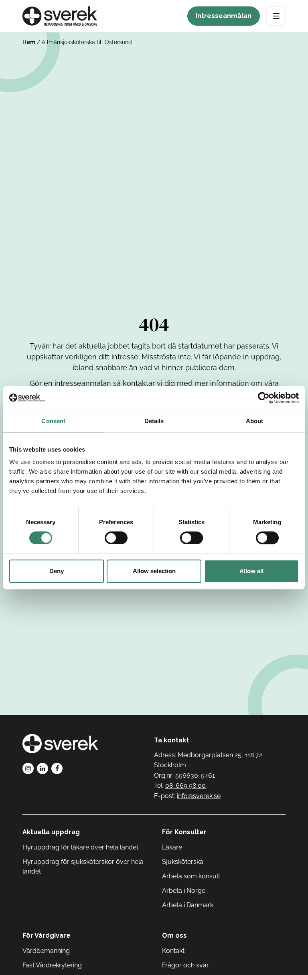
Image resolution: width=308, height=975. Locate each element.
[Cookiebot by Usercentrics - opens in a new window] (264, 398)
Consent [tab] (53, 421)
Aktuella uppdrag (51, 832)
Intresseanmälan (223, 16)
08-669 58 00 (185, 785)
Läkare (172, 847)
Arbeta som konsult (191, 876)
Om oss (174, 935)
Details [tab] (154, 421)
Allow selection (154, 571)
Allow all (251, 571)
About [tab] (254, 421)
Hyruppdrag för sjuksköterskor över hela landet (83, 866)
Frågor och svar (185, 965)
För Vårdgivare (46, 935)
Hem (28, 42)
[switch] (116, 537)
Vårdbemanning (46, 951)
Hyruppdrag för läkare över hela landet (80, 847)
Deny (56, 571)
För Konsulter (184, 832)
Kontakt (173, 951)
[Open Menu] (276, 16)
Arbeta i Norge (183, 890)
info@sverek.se (199, 796)
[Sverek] (59, 16)
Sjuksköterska (182, 862)
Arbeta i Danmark (187, 905)
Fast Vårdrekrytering (52, 965)
